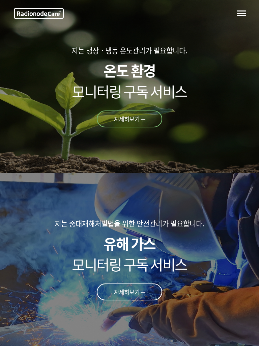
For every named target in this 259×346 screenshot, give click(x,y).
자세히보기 (127, 119)
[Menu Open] (241, 13)
